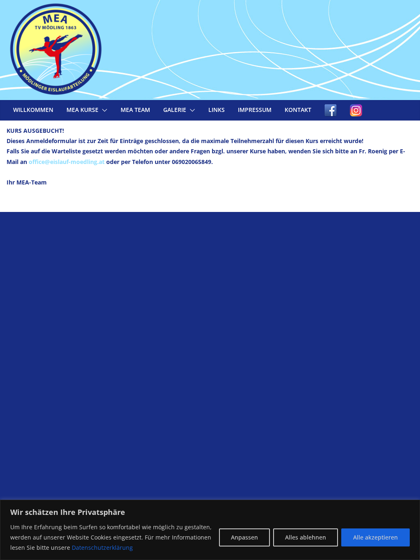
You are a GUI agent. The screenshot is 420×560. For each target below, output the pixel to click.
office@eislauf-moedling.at (67, 162)
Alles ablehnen (305, 537)
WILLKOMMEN (33, 110)
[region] (210, 530)
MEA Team (135, 110)
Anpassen (244, 537)
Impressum (255, 110)
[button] (102, 110)
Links (216, 110)
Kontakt (298, 110)
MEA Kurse (82, 110)
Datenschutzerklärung (102, 547)
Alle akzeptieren (375, 537)
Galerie (174, 110)
